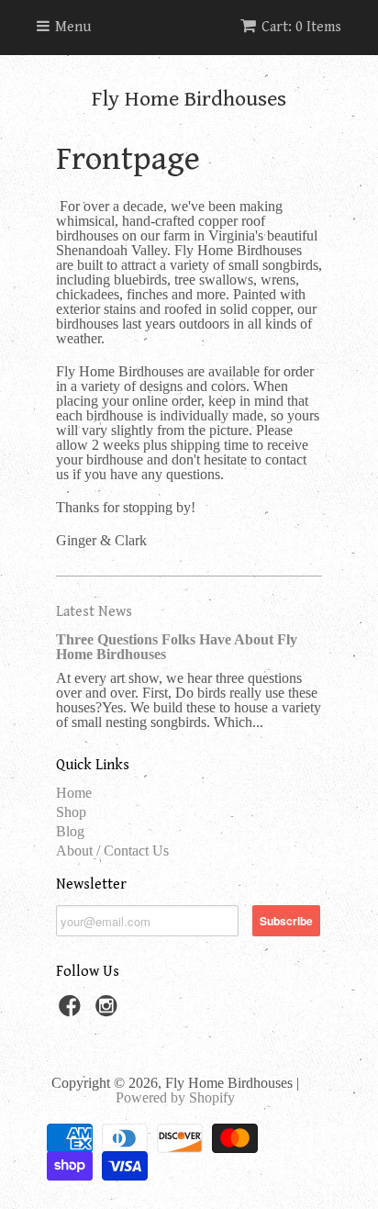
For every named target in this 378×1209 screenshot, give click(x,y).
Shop (71, 812)
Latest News (94, 612)
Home (74, 792)
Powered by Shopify (175, 1097)
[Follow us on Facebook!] (72, 1011)
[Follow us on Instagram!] (109, 1011)
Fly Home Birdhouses (189, 99)
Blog (70, 831)
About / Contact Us (112, 850)
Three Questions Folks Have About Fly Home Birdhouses (176, 647)
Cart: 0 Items (301, 27)
